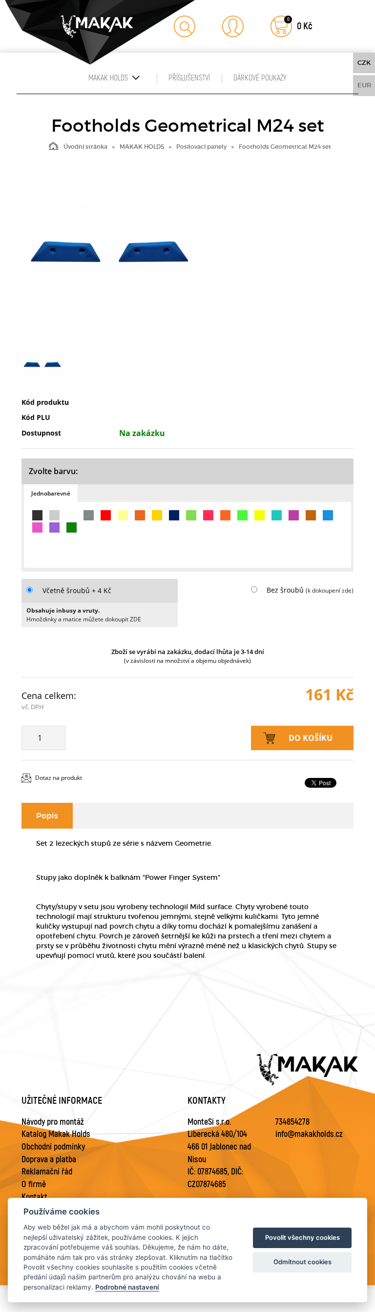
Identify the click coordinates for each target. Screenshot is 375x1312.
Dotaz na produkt (58, 778)
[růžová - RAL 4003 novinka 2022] (37, 527)
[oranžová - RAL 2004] (140, 515)
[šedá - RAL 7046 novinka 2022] (89, 515)
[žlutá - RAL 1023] (157, 515)
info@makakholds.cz (309, 1134)
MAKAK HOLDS (142, 146)
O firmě (33, 1184)
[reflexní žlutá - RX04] (259, 515)
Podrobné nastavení (127, 1287)
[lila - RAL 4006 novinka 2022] (294, 515)
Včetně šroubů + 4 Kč (76, 590)
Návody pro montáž (52, 1122)
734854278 (292, 1122)
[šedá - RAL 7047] (54, 515)
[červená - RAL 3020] (106, 515)
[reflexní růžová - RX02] (208, 515)
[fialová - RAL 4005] (54, 527)
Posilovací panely (201, 146)
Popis (47, 815)
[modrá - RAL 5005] (174, 515)
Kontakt (34, 1197)
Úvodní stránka (85, 146)
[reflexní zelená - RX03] (242, 515)
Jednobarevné (50, 493)
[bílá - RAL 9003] (71, 515)
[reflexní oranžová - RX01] (225, 515)
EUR (364, 85)
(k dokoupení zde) (330, 590)
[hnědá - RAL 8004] (311, 515)
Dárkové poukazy (260, 78)
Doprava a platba (48, 1159)
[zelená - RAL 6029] (71, 527)
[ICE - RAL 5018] (277, 515)
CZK (364, 62)
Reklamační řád (46, 1171)
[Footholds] (109, 258)
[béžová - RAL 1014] (123, 515)
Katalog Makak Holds (55, 1134)
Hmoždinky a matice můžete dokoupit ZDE (83, 619)
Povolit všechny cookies (302, 1237)
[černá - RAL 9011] (37, 515)
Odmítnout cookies (302, 1262)
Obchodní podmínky (53, 1147)
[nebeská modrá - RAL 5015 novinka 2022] (328, 515)
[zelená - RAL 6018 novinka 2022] (191, 515)
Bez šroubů (285, 590)
